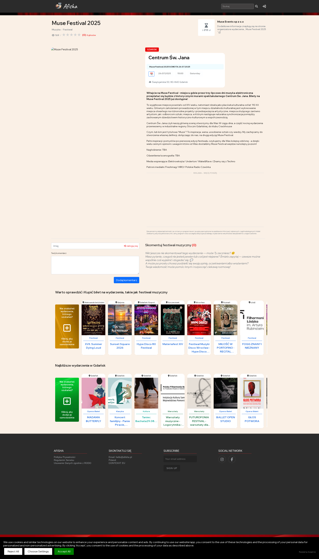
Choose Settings (38, 551)
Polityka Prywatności (64, 457)
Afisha (70, 6)
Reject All (13, 551)
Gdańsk (152, 49)
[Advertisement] (205, 198)
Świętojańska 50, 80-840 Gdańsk (170, 82)
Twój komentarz (58, 253)
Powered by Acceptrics (307, 552)
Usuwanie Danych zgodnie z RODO (72, 463)
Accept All (64, 551)
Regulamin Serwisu (64, 460)
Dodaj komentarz (126, 280)
